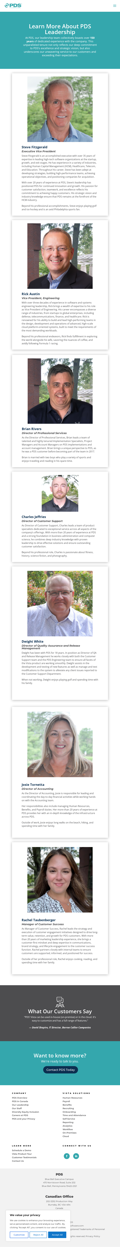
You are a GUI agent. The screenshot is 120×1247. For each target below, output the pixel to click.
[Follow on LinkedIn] (76, 1156)
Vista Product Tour (22, 1154)
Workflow (68, 1129)
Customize (19, 1234)
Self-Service (69, 1118)
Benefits (67, 1105)
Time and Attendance (74, 1115)
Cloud (66, 1136)
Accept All (57, 1234)
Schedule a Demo (21, 1150)
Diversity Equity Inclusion (25, 1112)
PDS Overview (19, 1098)
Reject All (38, 1234)
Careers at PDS (20, 1115)
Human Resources (72, 1098)
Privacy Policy (93, 1236)
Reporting (68, 1122)
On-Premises (69, 1132)
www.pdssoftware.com (72, 1225)
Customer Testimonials (24, 1157)
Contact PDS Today (60, 1070)
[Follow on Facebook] (67, 1156)
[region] (38, 1225)
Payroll (66, 1101)
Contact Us (18, 1161)
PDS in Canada (20, 1101)
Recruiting (68, 1108)
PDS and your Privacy (23, 1118)
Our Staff (17, 1108)
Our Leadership (20, 1105)
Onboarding (69, 1112)
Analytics (67, 1126)
